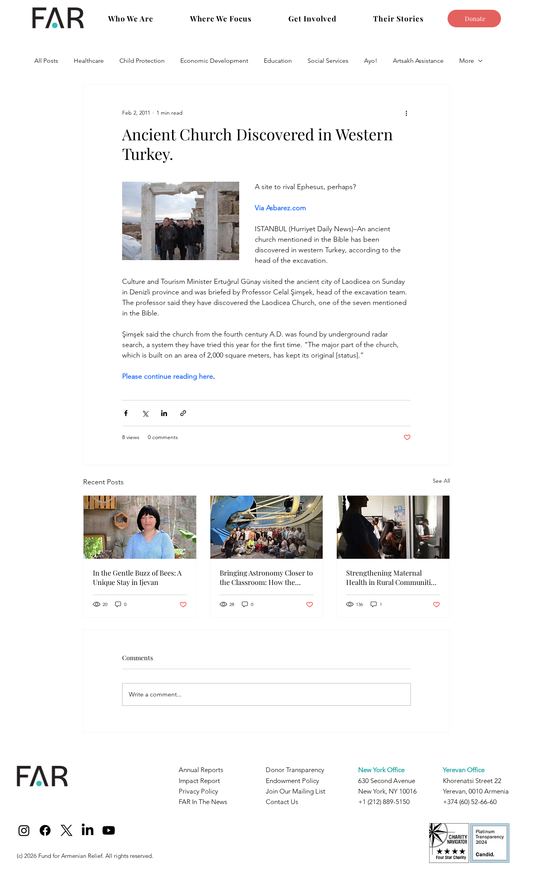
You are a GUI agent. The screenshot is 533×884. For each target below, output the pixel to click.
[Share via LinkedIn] (164, 413)
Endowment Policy (292, 781)
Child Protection (142, 60)
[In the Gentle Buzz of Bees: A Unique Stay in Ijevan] (140, 527)
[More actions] (406, 112)
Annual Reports (201, 770)
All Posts (46, 60)
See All (441, 480)
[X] (66, 830)
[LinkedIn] (87, 830)
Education (278, 60)
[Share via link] (183, 413)
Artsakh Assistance (418, 60)
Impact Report (199, 781)
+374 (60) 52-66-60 (470, 802)
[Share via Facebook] (126, 413)
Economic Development (214, 60)
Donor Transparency (295, 770)
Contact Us (282, 802)
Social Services (327, 60)
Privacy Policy (198, 791)
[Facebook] (45, 830)
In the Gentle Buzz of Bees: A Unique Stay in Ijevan (137, 577)
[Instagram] (24, 830)
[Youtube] (108, 830)
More (466, 60)
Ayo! (370, 60)
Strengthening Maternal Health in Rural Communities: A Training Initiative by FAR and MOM (392, 577)
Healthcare (89, 60)
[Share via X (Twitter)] (145, 413)
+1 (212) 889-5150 (384, 802)
